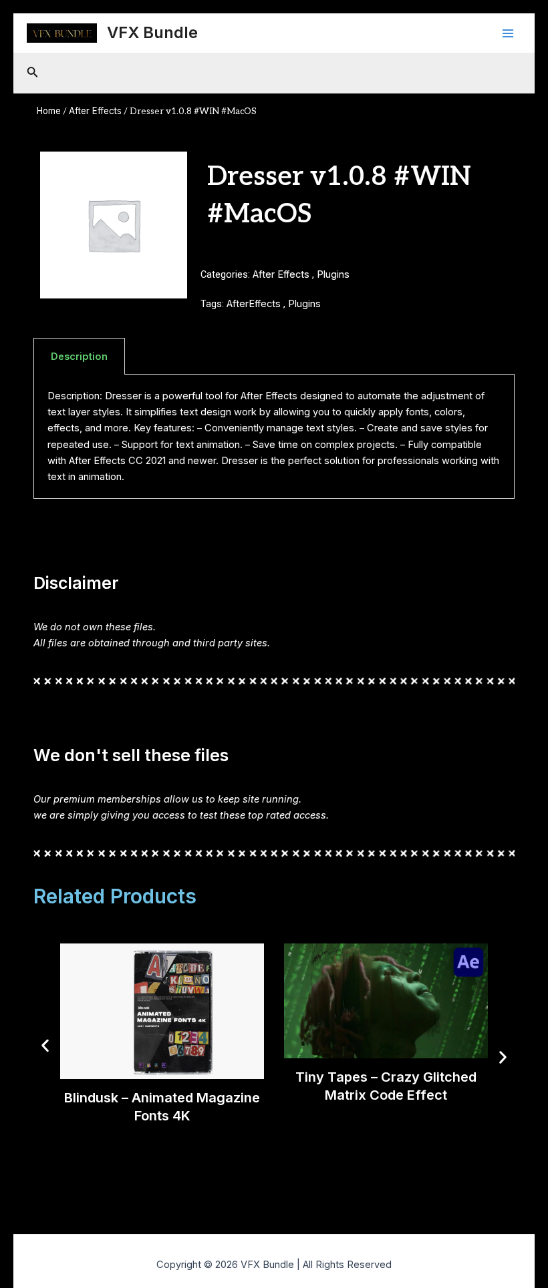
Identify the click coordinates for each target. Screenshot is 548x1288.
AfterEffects (254, 304)
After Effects (95, 110)
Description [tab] (79, 357)
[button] (45, 1045)
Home (49, 110)
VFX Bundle (152, 32)
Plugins (333, 274)
